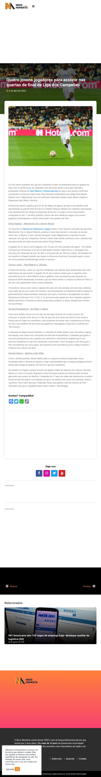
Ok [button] (17, 769)
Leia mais (10, 769)
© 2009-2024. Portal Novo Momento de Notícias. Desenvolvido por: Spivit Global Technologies (50, 774)
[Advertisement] (50, 43)
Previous (8, 628)
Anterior (13, 586)
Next (92, 628)
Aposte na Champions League (36, 229)
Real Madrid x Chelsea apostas (44, 191)
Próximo (87, 586)
